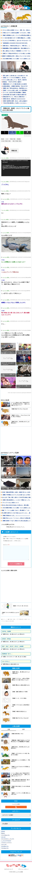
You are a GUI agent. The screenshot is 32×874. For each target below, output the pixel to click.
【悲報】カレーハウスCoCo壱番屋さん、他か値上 (14, 77)
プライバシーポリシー (23, 869)
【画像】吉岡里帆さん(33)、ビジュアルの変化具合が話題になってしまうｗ (16, 35)
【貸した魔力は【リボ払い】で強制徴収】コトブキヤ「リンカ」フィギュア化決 (16, 51)
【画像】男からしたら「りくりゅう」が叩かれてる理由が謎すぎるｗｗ (16, 518)
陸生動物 (18, 139)
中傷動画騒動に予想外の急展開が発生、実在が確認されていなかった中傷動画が (16, 48)
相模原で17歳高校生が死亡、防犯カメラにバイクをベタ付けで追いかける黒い (16, 56)
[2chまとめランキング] (12, 856)
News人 (3, 833)
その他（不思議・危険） (6, 141)
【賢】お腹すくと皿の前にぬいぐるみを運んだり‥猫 (14, 75)
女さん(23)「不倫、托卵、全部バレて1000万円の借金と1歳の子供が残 (16, 497)
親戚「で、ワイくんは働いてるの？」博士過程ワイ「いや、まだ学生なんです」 (16, 510)
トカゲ (7, 139)
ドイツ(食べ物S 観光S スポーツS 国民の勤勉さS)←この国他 (16, 37)
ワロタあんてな (4, 848)
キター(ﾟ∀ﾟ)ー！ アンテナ (7, 838)
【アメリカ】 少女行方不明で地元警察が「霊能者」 (14, 92)
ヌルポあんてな (4, 846)
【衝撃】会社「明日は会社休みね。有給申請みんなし (14, 88)
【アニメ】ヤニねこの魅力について (10, 502)
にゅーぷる (3, 844)
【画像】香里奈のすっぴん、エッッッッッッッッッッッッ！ (16, 515)
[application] (16, 168)
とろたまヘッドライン (6, 842)
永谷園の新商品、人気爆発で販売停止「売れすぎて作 (14, 86)
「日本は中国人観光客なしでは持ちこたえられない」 (14, 103)
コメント (6, 544)
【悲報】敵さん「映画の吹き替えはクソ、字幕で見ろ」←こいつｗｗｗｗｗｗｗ (16, 46)
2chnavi (3, 831)
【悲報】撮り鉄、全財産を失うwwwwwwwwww (13, 98)
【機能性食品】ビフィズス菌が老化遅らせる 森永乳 (14, 84)
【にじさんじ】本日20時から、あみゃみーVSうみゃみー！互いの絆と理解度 (16, 40)
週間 (23, 729)
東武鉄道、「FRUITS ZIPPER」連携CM (11, 81)
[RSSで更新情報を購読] (16, 807)
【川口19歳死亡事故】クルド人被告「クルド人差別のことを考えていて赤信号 (16, 59)
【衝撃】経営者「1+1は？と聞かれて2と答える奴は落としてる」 (16, 521)
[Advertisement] (16, 439)
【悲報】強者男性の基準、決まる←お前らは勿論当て (14, 101)
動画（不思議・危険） (17, 141)
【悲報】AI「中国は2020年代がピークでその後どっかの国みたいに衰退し (16, 53)
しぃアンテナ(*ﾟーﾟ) (6, 840)
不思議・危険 (12, 139)
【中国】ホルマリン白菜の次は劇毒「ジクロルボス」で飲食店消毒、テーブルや (16, 33)
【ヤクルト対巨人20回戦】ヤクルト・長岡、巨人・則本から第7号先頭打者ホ (16, 30)
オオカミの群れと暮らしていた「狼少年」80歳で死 (14, 79)
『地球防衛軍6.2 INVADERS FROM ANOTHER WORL (15, 43)
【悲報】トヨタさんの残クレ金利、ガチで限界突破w (14, 90)
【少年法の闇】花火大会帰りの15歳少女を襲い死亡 (14, 94)
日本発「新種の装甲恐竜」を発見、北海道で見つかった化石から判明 (16, 492)
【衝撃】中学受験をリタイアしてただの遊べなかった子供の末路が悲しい (16, 495)
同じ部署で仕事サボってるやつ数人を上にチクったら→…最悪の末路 (16, 513)
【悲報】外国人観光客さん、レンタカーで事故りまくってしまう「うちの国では (16, 500)
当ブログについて (8, 869)
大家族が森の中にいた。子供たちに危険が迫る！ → (14, 96)
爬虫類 (2, 139)
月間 (8, 729)
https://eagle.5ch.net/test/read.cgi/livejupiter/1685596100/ (21, 392)
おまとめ (3, 837)
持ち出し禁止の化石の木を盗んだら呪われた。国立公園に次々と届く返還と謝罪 (15, 505)
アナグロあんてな (5, 835)
